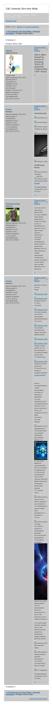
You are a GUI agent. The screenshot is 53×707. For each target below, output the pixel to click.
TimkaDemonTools (13, 204)
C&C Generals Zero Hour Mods (19, 31)
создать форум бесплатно (38, 698)
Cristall (8, 109)
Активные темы (11, 21)
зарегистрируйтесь (32, 27)
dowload (37, 183)
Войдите (20, 27)
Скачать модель (40, 375)
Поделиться (38, 47)
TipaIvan (9, 51)
